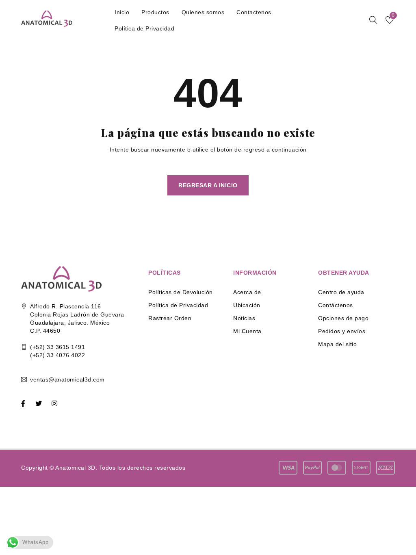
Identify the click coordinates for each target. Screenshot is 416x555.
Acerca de (247, 292)
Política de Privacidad (178, 305)
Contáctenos (335, 305)
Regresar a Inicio (208, 185)
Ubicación (246, 305)
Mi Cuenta (247, 331)
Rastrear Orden (169, 318)
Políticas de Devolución (180, 292)
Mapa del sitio (337, 344)
